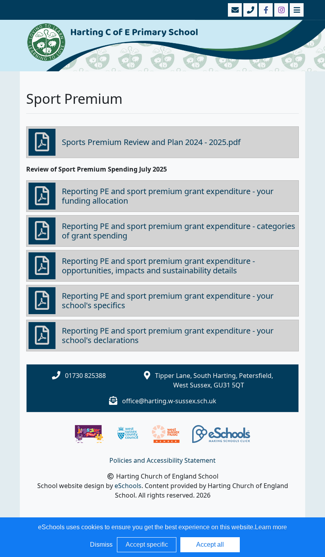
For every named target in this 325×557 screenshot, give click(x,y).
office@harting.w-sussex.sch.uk (169, 401)
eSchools (128, 485)
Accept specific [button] (147, 544)
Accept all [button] (210, 544)
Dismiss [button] (101, 544)
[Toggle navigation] (296, 10)
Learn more (271, 527)
